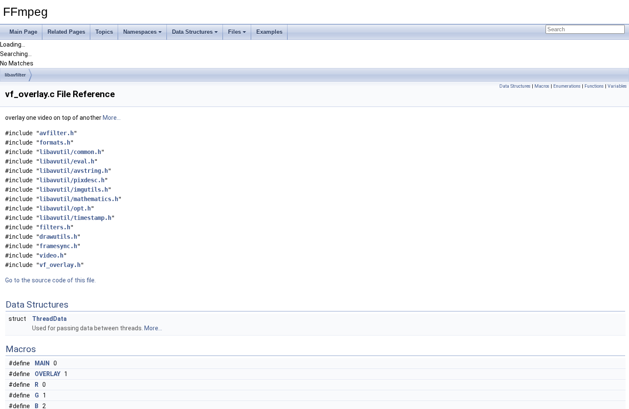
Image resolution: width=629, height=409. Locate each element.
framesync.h (58, 246)
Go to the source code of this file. (50, 280)
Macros (541, 86)
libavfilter (15, 74)
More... (112, 117)
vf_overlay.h (59, 264)
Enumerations (567, 86)
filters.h (54, 227)
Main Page (23, 32)
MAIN (42, 363)
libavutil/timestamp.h (75, 217)
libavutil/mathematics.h (78, 199)
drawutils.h (58, 236)
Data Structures (192, 32)
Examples (269, 32)
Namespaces (140, 32)
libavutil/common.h (70, 151)
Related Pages (66, 32)
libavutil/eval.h (66, 161)
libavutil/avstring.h (73, 170)
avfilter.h (56, 133)
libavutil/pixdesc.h (71, 180)
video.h (51, 255)
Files (234, 32)
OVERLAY (47, 373)
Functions (594, 86)
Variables (617, 86)
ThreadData (49, 318)
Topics (104, 32)
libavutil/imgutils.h (73, 189)
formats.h (54, 142)
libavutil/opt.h (65, 208)
